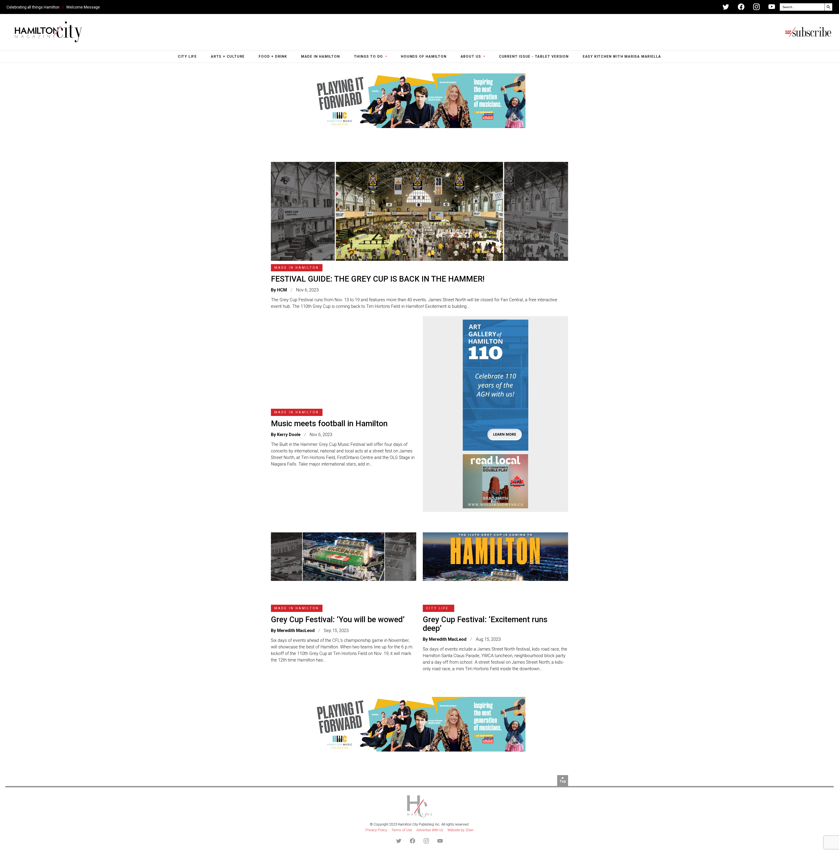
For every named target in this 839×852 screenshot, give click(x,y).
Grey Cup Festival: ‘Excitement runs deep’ (485, 624)
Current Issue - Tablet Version (534, 56)
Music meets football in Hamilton (329, 423)
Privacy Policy (376, 830)
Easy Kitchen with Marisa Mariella (622, 56)
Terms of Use (402, 830)
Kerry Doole (288, 434)
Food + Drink (273, 56)
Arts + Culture (228, 56)
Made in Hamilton (320, 56)
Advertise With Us (429, 830)
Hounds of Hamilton (423, 56)
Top (563, 781)
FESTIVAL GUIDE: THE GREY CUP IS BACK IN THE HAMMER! (377, 279)
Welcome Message (83, 7)
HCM (282, 290)
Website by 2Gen (460, 830)
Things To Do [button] (369, 56)
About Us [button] (471, 56)
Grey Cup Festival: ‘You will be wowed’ (338, 619)
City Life (187, 56)
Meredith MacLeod (296, 630)
